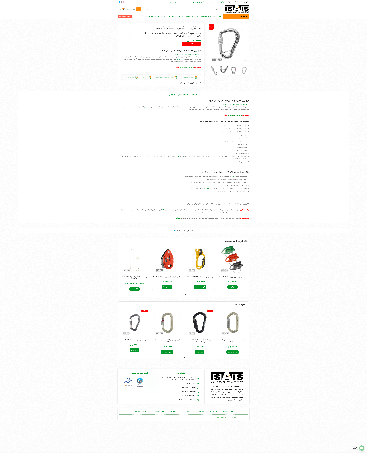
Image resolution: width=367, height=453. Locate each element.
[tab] (195, 94)
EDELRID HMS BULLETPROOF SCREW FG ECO (187, 55)
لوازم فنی (194, 27)
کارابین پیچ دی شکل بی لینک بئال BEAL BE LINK (134, 340)
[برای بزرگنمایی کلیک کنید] (245, 60)
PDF (163, 210)
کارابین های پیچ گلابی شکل (186, 67)
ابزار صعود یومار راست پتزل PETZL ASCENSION (200, 277)
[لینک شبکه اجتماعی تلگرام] (119, 2)
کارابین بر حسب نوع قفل (178, 27)
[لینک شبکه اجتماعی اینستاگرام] (124, 2)
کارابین (188, 27)
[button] (200, 287)
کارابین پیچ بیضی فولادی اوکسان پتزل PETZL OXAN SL (167, 341)
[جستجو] (138, 9)
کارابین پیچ (167, 27)
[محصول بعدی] (122, 28)
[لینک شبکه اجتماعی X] (182, 230)
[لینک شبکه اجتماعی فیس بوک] (184, 230)
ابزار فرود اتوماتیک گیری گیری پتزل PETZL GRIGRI (167, 277)
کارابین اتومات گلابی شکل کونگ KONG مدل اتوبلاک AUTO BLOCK (200, 341)
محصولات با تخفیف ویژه (125, 16)
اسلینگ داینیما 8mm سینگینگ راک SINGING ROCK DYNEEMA (134, 278)
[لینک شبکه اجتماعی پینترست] (179, 230)
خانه (200, 27)
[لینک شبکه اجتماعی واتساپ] (122, 2)
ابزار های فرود (207, 189)
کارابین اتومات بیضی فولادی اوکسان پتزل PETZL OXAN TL (232, 341)
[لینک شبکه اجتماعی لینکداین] (177, 230)
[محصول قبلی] (126, 28)
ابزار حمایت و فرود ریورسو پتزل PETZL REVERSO (232, 277)
